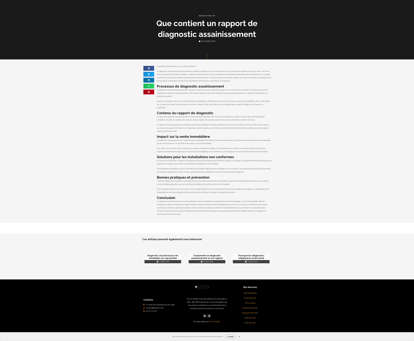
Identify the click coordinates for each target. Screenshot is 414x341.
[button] (148, 68)
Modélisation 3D (250, 298)
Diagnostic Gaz (250, 318)
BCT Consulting (214, 322)
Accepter (231, 336)
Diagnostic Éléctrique (250, 313)
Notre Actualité (207, 16)
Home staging (250, 303)
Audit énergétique (250, 293)
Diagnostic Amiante (250, 308)
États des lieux (250, 323)
